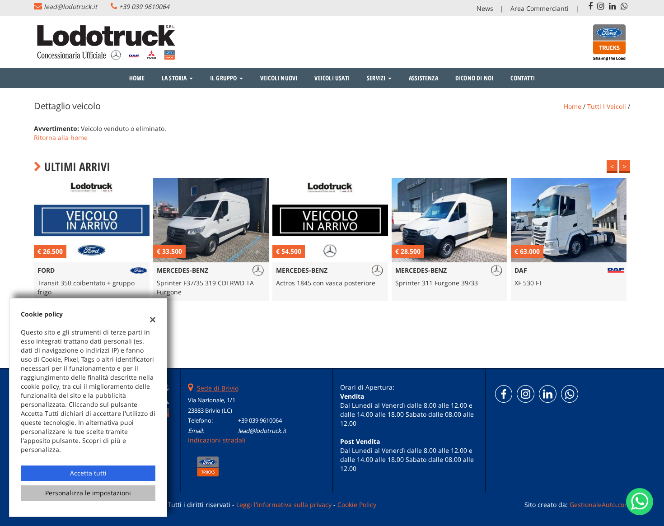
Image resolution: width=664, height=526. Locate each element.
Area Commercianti (539, 8)
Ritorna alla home (61, 137)
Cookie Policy (356, 504)
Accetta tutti (88, 473)
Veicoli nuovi (279, 78)
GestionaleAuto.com (600, 504)
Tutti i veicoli (606, 106)
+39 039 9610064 (144, 6)
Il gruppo (224, 78)
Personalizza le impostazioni (88, 493)
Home (137, 78)
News (485, 8)
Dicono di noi (474, 78)
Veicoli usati (332, 78)
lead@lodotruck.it (70, 6)
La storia (175, 78)
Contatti (522, 78)
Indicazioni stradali (217, 440)
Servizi (377, 78)
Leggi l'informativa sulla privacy (284, 504)
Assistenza (423, 78)
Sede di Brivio (217, 388)
